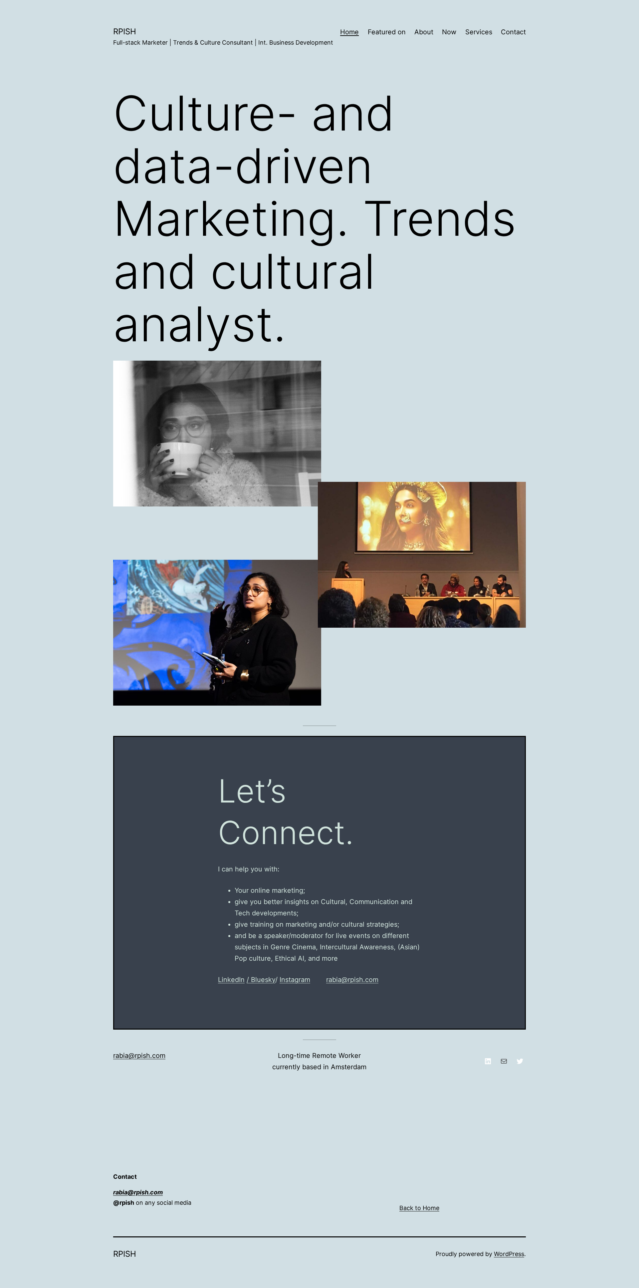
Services (478, 32)
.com (157, 1056)
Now (449, 32)
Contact (513, 32)
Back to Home (419, 1207)
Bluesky (263, 980)
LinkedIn (231, 980)
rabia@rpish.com (352, 980)
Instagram (295, 980)
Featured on (387, 32)
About (423, 32)
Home (349, 32)
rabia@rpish (131, 1056)
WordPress (509, 1253)
